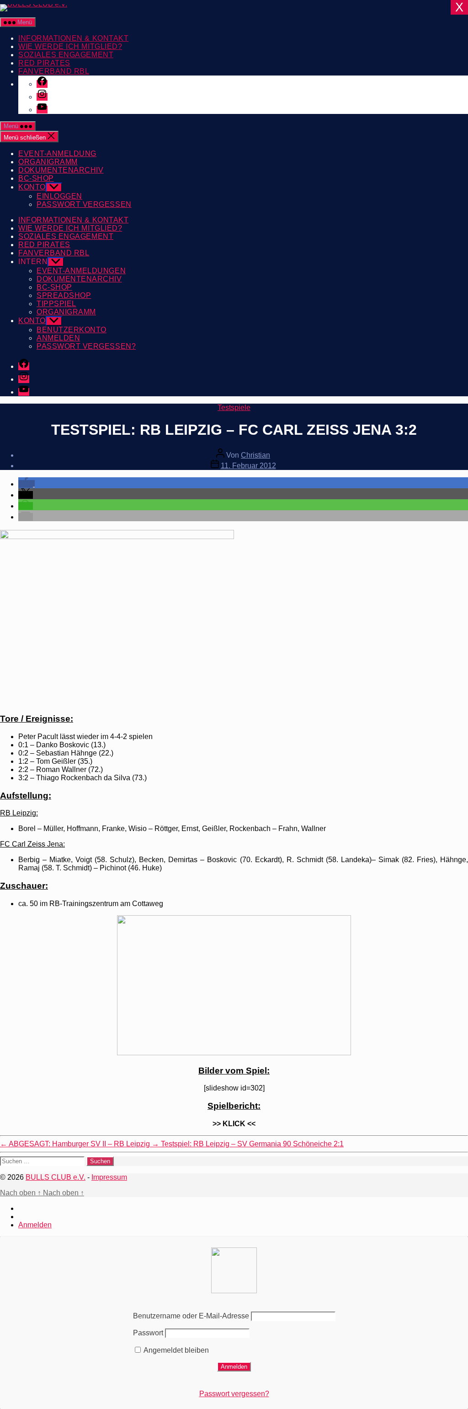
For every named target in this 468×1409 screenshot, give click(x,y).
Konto (32, 187)
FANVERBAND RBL (53, 71)
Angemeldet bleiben (175, 1350)
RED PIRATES (44, 63)
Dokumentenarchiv (61, 170)
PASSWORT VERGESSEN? (86, 346)
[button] (26, 484)
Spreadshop (64, 295)
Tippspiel (56, 304)
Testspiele (234, 407)
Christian (255, 455)
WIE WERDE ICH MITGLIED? (70, 46)
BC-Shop (36, 178)
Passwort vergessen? (234, 1394)
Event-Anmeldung (57, 153)
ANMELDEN (58, 338)
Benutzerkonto (71, 330)
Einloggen (59, 196)
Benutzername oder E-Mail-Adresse (191, 1316)
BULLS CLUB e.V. (55, 1177)
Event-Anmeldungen (81, 271)
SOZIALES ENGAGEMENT (65, 55)
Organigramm (48, 162)
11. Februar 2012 (248, 466)
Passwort (148, 1333)
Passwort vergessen (84, 204)
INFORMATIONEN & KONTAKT (73, 38)
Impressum (109, 1177)
